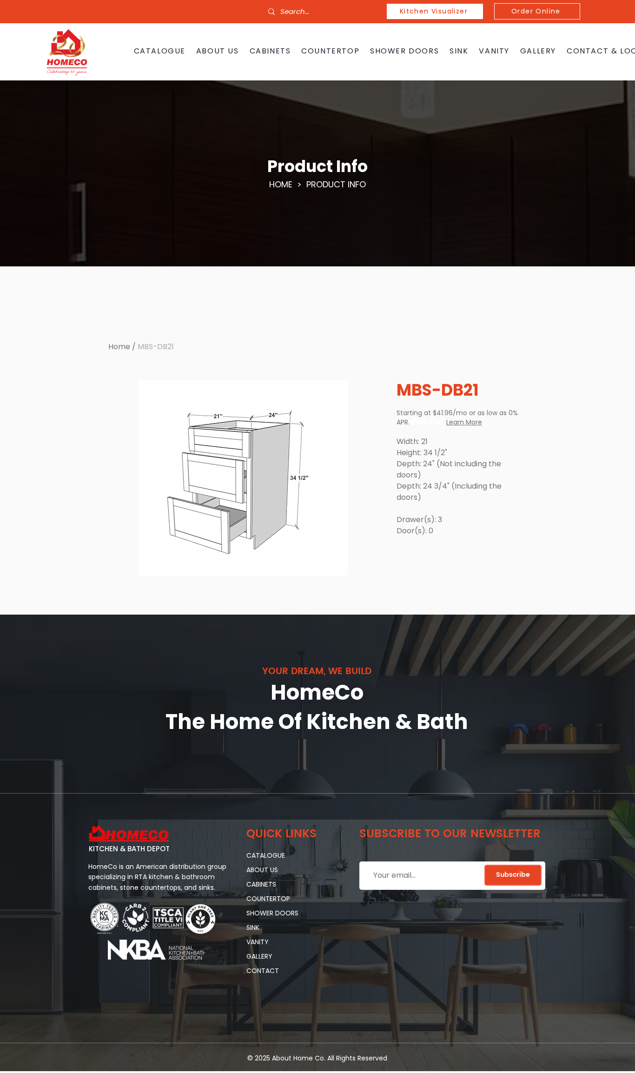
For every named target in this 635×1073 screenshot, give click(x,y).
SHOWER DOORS (272, 913)
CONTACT (262, 970)
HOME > (287, 184)
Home (119, 346)
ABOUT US (262, 869)
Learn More (464, 422)
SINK (252, 927)
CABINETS (261, 884)
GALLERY (259, 956)
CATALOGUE (265, 855)
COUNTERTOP (268, 898)
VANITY (257, 942)
